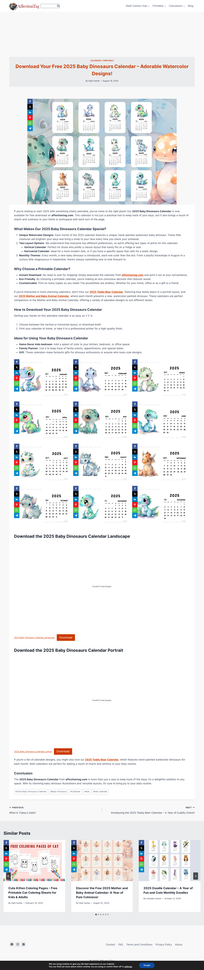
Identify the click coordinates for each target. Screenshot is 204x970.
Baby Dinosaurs (58, 791)
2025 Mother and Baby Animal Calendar (44, 296)
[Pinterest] (23, 944)
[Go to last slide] (8, 876)
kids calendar (100, 791)
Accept (147, 965)
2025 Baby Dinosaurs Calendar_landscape (34, 637)
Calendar (96, 60)
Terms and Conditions (139, 944)
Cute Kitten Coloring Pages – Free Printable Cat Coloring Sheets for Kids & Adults (32, 892)
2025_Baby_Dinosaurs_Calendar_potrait (33, 751)
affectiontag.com (133, 275)
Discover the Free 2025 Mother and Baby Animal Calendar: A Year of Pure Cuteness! (102, 892)
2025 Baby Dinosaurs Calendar (31, 791)
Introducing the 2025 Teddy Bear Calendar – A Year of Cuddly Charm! (153, 810)
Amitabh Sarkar (154, 898)
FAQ (120, 944)
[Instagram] (17, 944)
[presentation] (34, 860)
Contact (110, 944)
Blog (190, 5)
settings (128, 966)
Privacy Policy (163, 944)
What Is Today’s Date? (22, 810)
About (178, 944)
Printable (108, 60)
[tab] (96, 914)
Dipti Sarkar (94, 81)
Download (65, 637)
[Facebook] (11, 944)
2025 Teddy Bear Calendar (106, 291)
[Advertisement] (102, 34)
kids (86, 791)
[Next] (195, 876)
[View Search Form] (50, 6)
